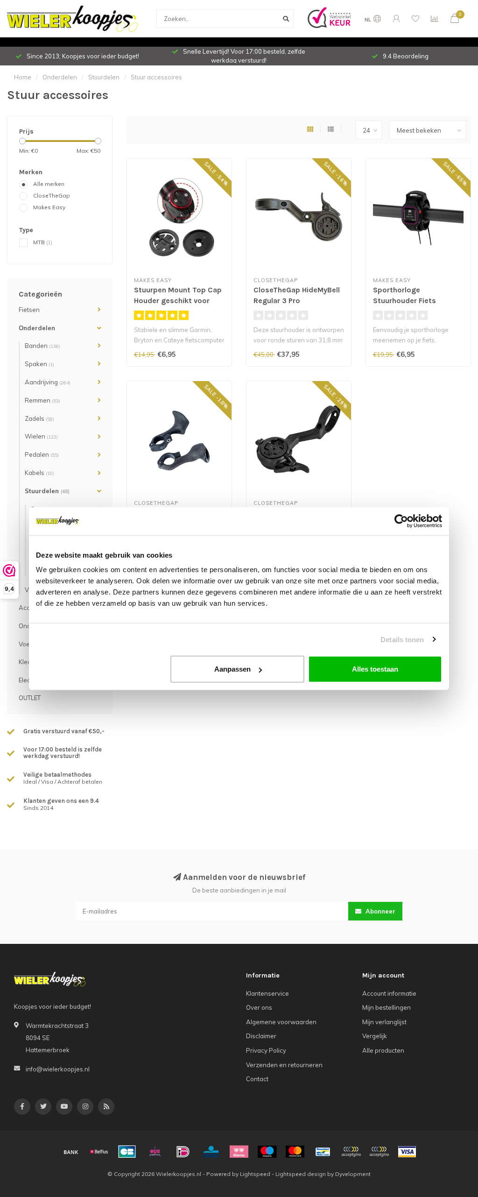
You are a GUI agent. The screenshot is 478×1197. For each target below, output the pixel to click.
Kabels (39, 472)
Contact (257, 1079)
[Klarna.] (239, 1152)
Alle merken (48, 183)
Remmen (42, 400)
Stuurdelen (47, 491)
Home (22, 77)
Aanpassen (232, 669)
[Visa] (407, 1152)
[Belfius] (99, 1152)
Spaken (39, 364)
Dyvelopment (353, 1173)
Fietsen (29, 309)
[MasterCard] (295, 1152)
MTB (42, 242)
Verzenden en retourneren (284, 1065)
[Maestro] (267, 1152)
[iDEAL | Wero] (183, 1152)
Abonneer (379, 911)
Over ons (259, 1007)
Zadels (39, 418)
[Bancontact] (323, 1152)
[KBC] (211, 1152)
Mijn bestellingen (386, 1007)
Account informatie (389, 993)
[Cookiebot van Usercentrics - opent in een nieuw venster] (401, 521)
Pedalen (42, 454)
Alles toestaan (375, 669)
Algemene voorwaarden (281, 1022)
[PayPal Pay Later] (379, 1152)
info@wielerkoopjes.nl (58, 1069)
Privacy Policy (266, 1050)
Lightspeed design (300, 1173)
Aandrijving (47, 382)
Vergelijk (374, 1036)
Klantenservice (267, 993)
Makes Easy (49, 207)
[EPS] (155, 1152)
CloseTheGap (51, 195)
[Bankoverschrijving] (71, 1152)
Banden (42, 345)
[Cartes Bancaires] (127, 1152)
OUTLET (30, 697)
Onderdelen (37, 328)
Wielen (41, 436)
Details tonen (402, 639)
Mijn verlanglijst (384, 1022)
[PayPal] (351, 1152)
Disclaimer (261, 1036)
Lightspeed (255, 1173)
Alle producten (383, 1050)
